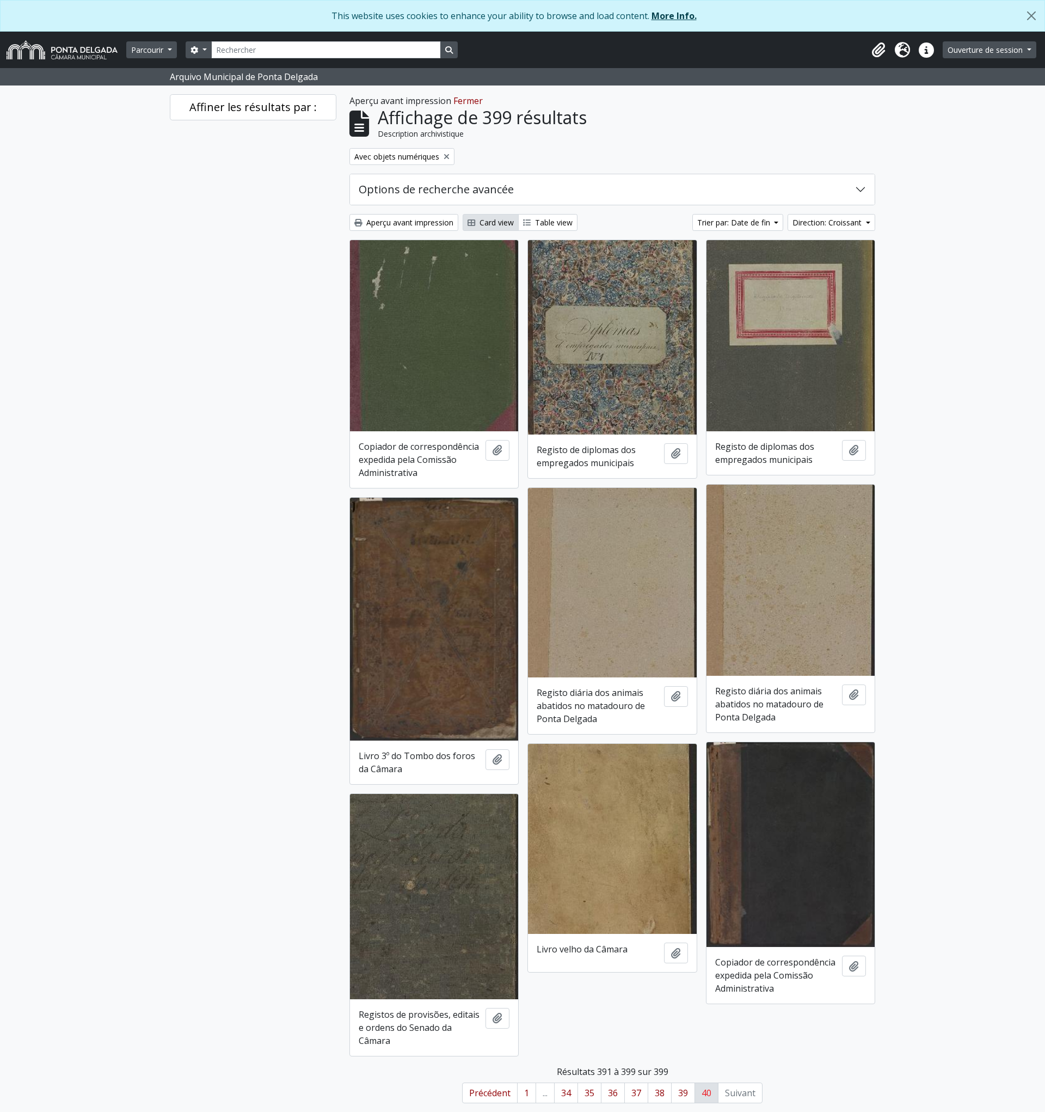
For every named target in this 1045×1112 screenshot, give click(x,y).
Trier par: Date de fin (734, 222)
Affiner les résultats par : (253, 107)
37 (636, 1093)
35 (589, 1093)
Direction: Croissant (828, 222)
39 (683, 1093)
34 (566, 1093)
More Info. (674, 16)
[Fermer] (1031, 16)
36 (613, 1093)
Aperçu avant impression (408, 222)
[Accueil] (66, 50)
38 (660, 1093)
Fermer (468, 101)
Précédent (490, 1093)
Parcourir (148, 50)
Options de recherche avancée (436, 189)
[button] (878, 50)
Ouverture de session (986, 50)
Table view (553, 222)
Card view (495, 222)
